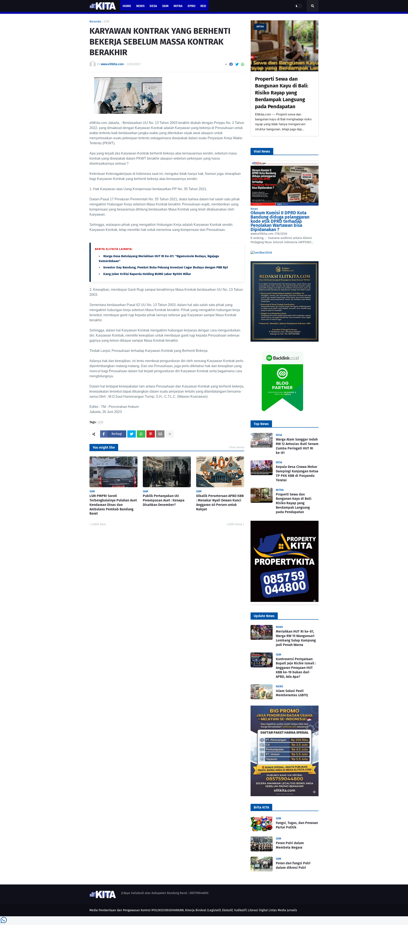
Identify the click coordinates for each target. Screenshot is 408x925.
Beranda (95, 21)
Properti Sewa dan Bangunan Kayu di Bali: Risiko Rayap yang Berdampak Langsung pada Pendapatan (281, 92)
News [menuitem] (140, 6)
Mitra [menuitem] (178, 6)
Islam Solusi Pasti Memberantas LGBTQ (292, 693)
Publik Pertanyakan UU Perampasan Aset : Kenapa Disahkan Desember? (163, 500)
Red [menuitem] (203, 6)
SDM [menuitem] (165, 6)
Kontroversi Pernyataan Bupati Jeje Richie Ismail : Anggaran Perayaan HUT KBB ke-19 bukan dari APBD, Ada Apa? (296, 668)
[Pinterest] (150, 434)
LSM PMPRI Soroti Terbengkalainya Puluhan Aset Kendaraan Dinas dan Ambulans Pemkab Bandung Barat (113, 504)
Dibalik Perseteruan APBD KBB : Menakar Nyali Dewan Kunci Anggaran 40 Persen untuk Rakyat (220, 502)
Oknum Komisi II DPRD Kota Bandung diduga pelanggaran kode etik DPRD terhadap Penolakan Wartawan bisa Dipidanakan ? (280, 221)
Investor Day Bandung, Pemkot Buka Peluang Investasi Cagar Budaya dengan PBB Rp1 (165, 267)
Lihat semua (236, 447)
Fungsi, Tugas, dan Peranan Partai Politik (297, 825)
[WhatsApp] (242, 64)
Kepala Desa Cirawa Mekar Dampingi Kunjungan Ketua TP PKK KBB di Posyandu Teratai (297, 473)
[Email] (160, 434)
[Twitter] (237, 64)
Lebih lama (234, 524)
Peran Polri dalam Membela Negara (290, 845)
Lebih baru (99, 524)
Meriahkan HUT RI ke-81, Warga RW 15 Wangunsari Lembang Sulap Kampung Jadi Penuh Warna (296, 638)
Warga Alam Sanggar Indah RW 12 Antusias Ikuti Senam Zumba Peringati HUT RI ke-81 (297, 446)
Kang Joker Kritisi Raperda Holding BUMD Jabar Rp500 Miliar (147, 274)
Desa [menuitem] (153, 6)
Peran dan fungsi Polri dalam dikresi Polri (293, 865)
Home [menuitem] (127, 6)
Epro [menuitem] (191, 6)
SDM (106, 21)
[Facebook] (231, 64)
